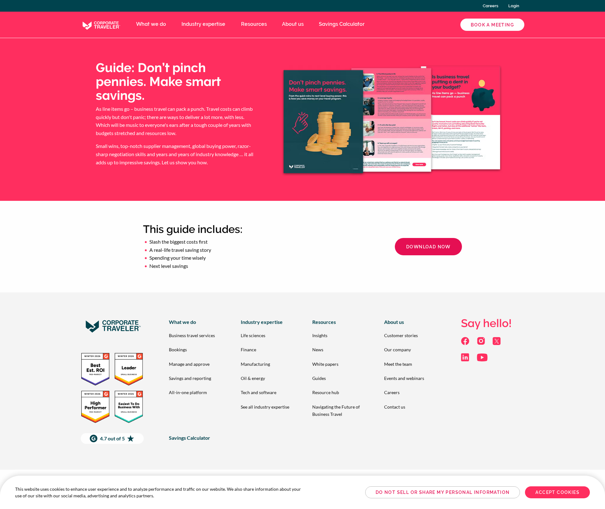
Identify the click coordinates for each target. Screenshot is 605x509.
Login (513, 5)
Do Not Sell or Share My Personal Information (443, 492)
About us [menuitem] (293, 24)
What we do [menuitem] (151, 24)
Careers (490, 5)
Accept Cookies (557, 492)
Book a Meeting (492, 24)
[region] (302, 492)
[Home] (101, 24)
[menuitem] (195, 335)
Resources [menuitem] (254, 24)
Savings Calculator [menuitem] (342, 24)
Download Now (428, 246)
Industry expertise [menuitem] (203, 24)
